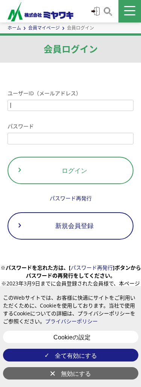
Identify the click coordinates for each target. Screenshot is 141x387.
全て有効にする (76, 355)
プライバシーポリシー (71, 321)
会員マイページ (44, 28)
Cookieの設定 (72, 337)
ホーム (14, 28)
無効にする (76, 373)
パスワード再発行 (71, 198)
